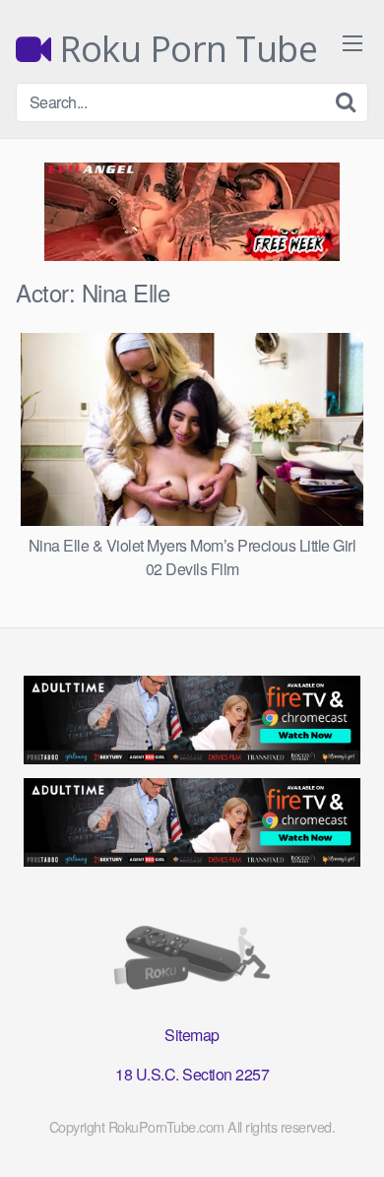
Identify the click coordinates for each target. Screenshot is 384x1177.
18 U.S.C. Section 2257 (192, 1074)
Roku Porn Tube (184, 49)
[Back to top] (349, 1133)
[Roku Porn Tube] (192, 962)
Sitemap (192, 1034)
